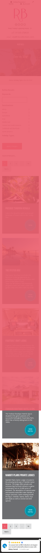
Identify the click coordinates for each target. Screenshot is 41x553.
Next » (6, 532)
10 (28, 526)
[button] (40, 540)
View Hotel (30, 430)
